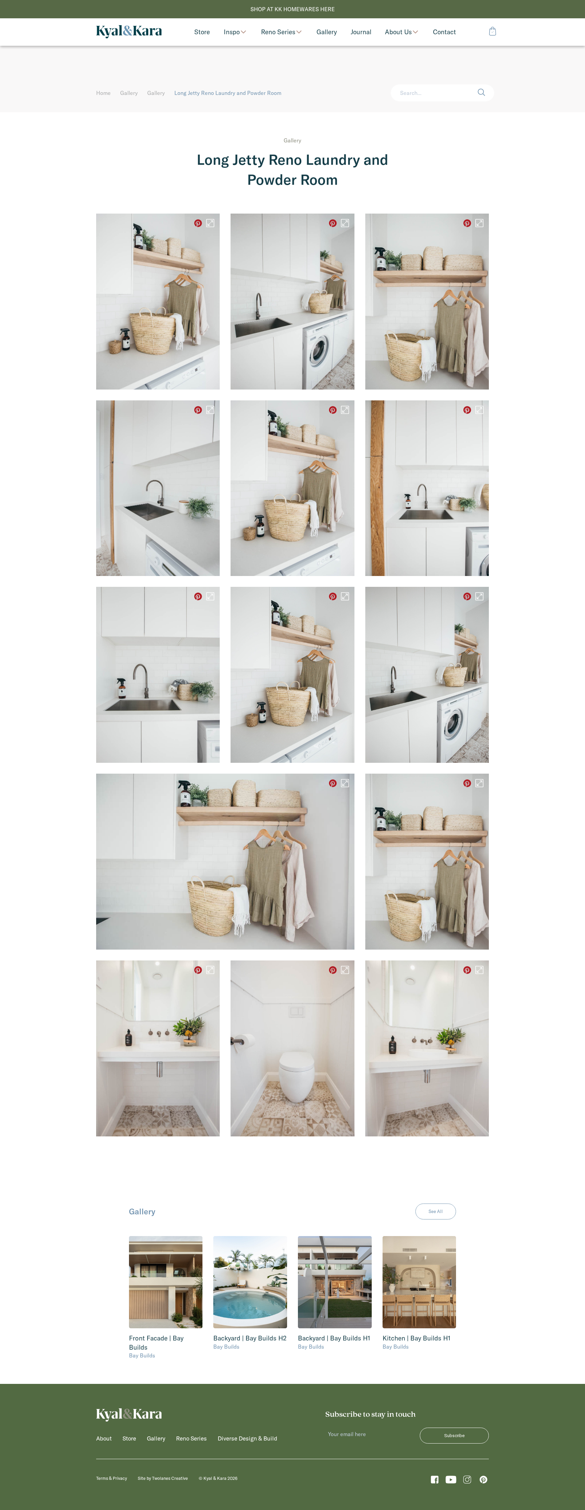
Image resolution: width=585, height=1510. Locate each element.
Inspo (232, 32)
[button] (486, 93)
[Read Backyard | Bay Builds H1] (335, 1282)
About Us (398, 32)
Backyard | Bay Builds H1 (334, 1338)
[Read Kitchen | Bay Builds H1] (419, 1282)
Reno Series (278, 32)
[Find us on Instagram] (467, 1481)
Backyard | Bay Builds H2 (249, 1338)
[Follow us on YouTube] (451, 1481)
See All (436, 1211)
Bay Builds (142, 1355)
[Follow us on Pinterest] (483, 1481)
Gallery (129, 93)
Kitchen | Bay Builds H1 (417, 1338)
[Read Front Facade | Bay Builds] (166, 1282)
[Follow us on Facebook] (434, 1481)
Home (103, 93)
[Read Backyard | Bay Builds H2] (250, 1282)
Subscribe (454, 1435)
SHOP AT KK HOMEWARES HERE (293, 9)
